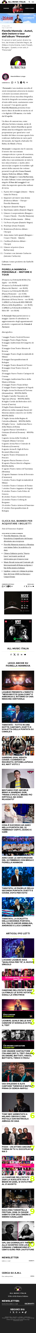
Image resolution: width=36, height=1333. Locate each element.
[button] (24, 82)
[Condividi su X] (18, 82)
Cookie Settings (30, 1318)
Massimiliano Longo (18, 76)
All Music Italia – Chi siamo (11, 1317)
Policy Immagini (21, 1318)
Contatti (21, 1317)
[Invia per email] (27, 82)
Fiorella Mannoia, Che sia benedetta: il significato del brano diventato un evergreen (18, 538)
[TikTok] (26, 1312)
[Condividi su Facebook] (15, 82)
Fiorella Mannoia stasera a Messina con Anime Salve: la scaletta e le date (19, 547)
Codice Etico (27, 1317)
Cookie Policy (13, 1318)
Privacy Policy (5, 1318)
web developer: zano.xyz (18, 1320)
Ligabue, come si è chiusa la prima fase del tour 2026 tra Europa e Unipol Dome (18, 574)
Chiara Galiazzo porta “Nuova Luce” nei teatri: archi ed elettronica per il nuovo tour (16, 556)
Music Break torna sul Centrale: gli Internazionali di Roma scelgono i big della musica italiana (18, 565)
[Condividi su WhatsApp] (12, 82)
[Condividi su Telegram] (21, 82)
